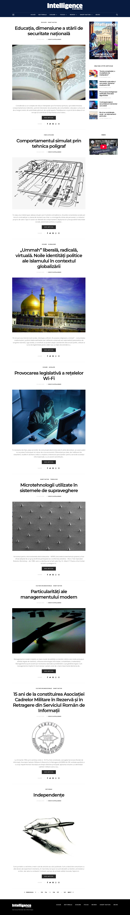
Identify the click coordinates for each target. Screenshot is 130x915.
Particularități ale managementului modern (48, 594)
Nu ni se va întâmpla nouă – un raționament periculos (107, 114)
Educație (44, 22)
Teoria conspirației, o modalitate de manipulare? (107, 73)
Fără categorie (49, 135)
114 (46, 892)
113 (42, 892)
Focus (62, 14)
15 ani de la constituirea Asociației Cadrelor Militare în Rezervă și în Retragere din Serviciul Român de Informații (49, 702)
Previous (29, 892)
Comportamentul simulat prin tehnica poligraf (48, 143)
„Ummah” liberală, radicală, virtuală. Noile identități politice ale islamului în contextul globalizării (49, 258)
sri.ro (98, 14)
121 (65, 892)
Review (72, 14)
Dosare (52, 14)
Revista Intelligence (54, 39)
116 (54, 892)
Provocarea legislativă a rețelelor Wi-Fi (48, 375)
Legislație (52, 367)
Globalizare (52, 244)
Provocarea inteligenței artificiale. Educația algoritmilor (108, 93)
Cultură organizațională (44, 585)
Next (69, 892)
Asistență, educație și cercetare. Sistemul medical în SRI (107, 83)
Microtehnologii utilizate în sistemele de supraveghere (49, 487)
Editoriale (42, 14)
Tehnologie (54, 479)
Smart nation (85, 14)
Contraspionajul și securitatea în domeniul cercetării (108, 104)
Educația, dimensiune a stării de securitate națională (49, 30)
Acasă (33, 14)
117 (58, 892)
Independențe (48, 795)
